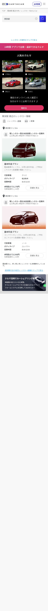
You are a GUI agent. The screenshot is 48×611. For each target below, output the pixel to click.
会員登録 (37, 4)
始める (24, 108)
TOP (3, 11)
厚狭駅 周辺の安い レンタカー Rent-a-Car (22, 11)
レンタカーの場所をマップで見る (24, 40)
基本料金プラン (11, 163)
